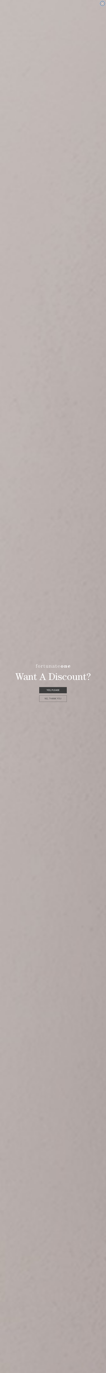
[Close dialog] (102, 3)
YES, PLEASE (53, 690)
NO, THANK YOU (53, 698)
